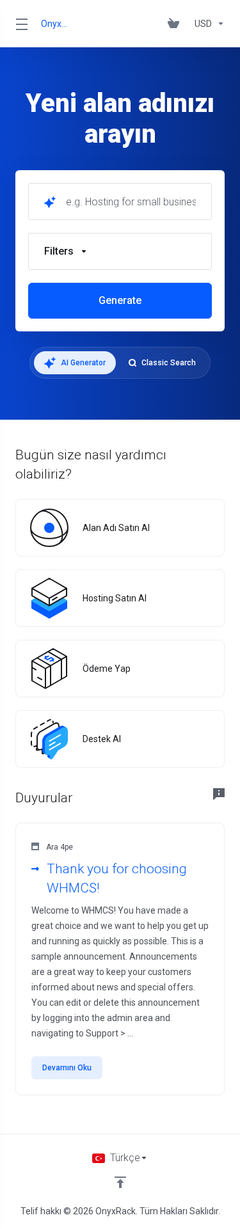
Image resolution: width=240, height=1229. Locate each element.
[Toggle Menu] (20, 24)
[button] (120, 251)
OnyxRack (55, 24)
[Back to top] (120, 1182)
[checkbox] (48, 350)
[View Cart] (176, 23)
